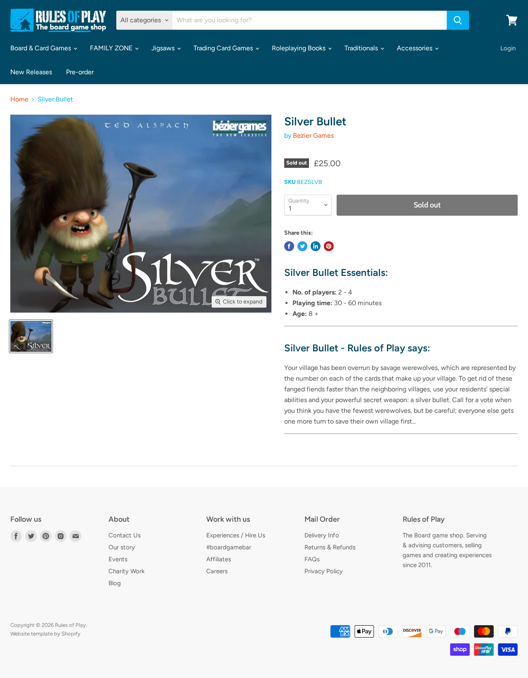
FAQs (312, 559)
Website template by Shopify (45, 634)
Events (117, 559)
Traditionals (362, 48)
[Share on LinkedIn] (316, 246)
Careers (217, 571)
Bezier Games (313, 135)
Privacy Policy (323, 571)
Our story (121, 547)
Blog (114, 583)
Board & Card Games (41, 48)
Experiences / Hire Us (235, 535)
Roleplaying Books (299, 48)
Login (508, 48)
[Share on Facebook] (289, 246)
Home (19, 99)
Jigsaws (163, 48)
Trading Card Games (224, 48)
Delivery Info (321, 535)
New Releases (31, 72)
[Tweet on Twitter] (302, 246)
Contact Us (124, 535)
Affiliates (218, 559)
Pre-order (80, 72)
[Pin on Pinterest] (329, 246)
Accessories (415, 48)
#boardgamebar (228, 547)
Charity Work (126, 571)
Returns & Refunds (330, 547)
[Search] (458, 20)
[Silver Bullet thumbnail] (30, 336)
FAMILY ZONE (112, 48)
